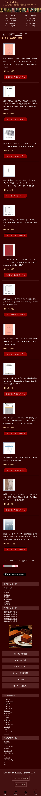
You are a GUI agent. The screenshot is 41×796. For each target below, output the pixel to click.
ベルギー (7, 729)
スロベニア (8, 713)
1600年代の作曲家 (10, 614)
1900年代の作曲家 (10, 621)
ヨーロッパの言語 (30, 26)
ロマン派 (7, 595)
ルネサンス (8, 588)
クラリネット (9, 746)
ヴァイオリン (9, 760)
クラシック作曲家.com (11, 2)
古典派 (6, 592)
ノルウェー (8, 720)
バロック (7, 590)
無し (5, 764)
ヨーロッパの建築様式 (10, 21)
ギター (6, 744)
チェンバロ (8, 751)
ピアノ (6, 755)
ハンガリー (8, 722)
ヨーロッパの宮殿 (30, 23)
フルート (7, 758)
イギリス (7, 704)
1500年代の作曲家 (10, 612)
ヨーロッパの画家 (30, 18)
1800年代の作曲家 (10, 619)
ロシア (6, 734)
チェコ (6, 715)
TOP (25, 794)
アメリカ (7, 699)
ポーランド (8, 731)
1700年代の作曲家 (10, 616)
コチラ (18, 773)
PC (36, 794)
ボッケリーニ (18, 35)
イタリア (7, 706)
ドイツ (6, 718)
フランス (7, 727)
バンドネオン (9, 753)
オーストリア (9, 708)
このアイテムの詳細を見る (15, 77)
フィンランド (9, 724)
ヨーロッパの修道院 (10, 26)
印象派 (6, 597)
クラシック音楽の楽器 (10, 18)
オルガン (7, 742)
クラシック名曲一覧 (10, 15)
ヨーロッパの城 (31, 21)
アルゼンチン (9, 702)
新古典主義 (8, 599)
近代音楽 (7, 602)
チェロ (6, 748)
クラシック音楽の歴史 (30, 15)
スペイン (7, 711)
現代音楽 (7, 604)
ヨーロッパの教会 (10, 23)
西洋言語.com (20, 784)
